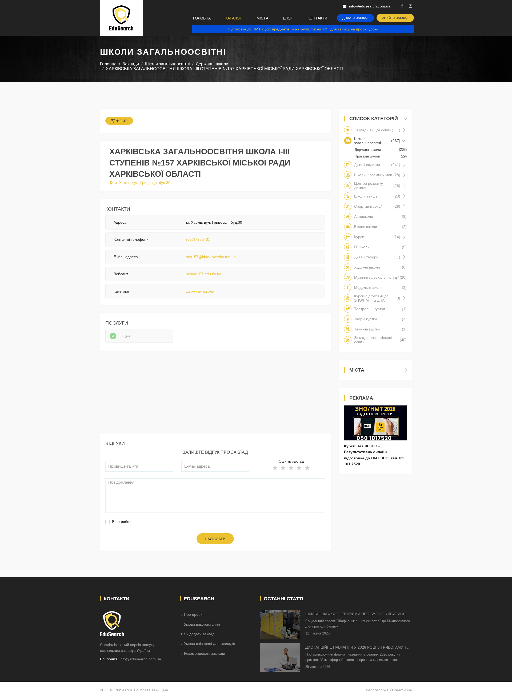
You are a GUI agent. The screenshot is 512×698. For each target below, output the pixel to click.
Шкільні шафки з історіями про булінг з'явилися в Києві (357, 614)
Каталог (233, 18)
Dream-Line (402, 690)
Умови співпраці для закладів (209, 643)
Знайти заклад (395, 18)
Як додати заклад (199, 634)
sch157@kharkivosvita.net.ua (211, 257)
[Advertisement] (215, 396)
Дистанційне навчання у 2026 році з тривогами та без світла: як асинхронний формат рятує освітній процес (357, 647)
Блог (288, 18)
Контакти (317, 18)
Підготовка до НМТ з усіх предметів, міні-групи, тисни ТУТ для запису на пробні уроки (303, 29)
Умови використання (202, 624)
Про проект (194, 614)
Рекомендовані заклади (204, 653)
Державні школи (200, 291)
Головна (202, 18)
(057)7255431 (198, 239)
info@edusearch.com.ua (140, 659)
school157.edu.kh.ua (203, 274)
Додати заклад (355, 18)
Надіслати (215, 539)
